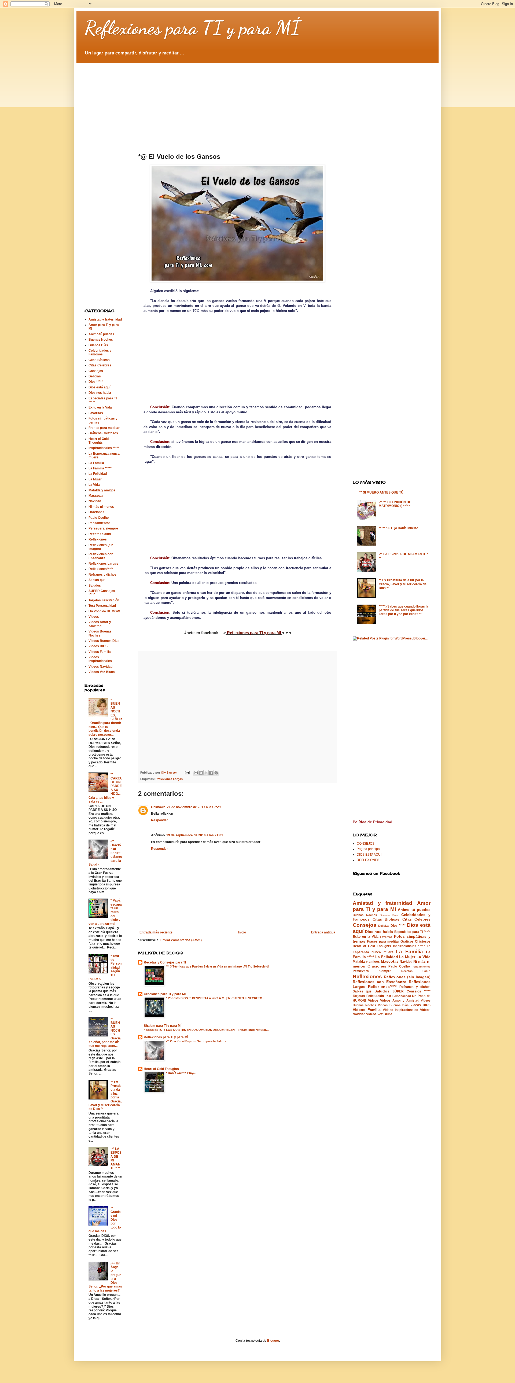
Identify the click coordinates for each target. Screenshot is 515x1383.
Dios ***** (96, 382)
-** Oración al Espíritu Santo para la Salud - (196, 1041)
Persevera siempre (103, 528)
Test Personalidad (102, 606)
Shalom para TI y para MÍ (162, 1026)
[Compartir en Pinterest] (216, 772)
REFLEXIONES (368, 860)
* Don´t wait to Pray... (181, 1073)
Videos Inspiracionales (100, 659)
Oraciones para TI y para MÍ (165, 994)
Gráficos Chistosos (103, 433)
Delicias (95, 376)
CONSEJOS (365, 843)
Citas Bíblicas (99, 360)
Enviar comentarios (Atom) (181, 940)
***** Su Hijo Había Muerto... (400, 528)
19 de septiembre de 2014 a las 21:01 (194, 835)
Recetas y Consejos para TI (165, 962)
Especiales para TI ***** (412, 932)
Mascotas (96, 496)
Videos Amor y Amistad (100, 624)
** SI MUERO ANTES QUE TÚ (381, 492)
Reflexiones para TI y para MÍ (192, 28)
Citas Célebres (100, 365)
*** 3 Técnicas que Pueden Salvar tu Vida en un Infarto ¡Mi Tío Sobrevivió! (217, 966)
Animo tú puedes (101, 334)
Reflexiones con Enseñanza (101, 556)
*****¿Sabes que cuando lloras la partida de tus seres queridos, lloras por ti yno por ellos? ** (403, 610)
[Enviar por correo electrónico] (195, 772)
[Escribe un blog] (201, 772)
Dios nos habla (100, 393)
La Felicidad (98, 474)
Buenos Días (98, 345)
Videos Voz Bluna (102, 672)
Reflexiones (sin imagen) (407, 977)
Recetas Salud (100, 534)
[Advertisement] (214, 96)
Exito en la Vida (100, 407)
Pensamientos (100, 523)
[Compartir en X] (206, 772)
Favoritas (96, 413)
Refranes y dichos (102, 574)
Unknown (158, 807)
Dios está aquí (99, 387)
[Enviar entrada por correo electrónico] (186, 772)
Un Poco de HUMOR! (104, 611)
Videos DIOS (98, 646)
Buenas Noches (101, 339)
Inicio (242, 932)
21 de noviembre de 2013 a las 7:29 (194, 807)
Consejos (96, 371)
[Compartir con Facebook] (211, 772)
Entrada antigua (323, 932)
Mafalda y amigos (102, 490)
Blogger (273, 1340)
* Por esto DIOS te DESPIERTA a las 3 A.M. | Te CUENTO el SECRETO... (215, 998)
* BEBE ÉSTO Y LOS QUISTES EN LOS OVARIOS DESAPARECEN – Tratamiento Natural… (206, 1029)
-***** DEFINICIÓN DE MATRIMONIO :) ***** (395, 504)
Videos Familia (100, 652)
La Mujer (95, 479)
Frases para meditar (104, 428)
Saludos (95, 585)
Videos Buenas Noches (100, 633)
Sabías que (97, 580)
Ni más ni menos (101, 507)
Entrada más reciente (155, 932)
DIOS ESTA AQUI (369, 854)
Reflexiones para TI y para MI (254, 632)
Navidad (95, 501)
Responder (159, 820)
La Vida (94, 485)
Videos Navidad (100, 666)
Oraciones (96, 512)
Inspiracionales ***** (104, 448)
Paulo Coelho (99, 518)
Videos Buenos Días (104, 641)
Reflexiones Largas (169, 779)
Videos (94, 617)
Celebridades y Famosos (100, 352)
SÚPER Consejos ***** (411, 991)
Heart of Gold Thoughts (161, 1069)
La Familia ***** (100, 468)
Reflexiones (98, 539)
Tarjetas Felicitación (104, 600)
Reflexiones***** (101, 569)
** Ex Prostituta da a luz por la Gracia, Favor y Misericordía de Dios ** (402, 584)
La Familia (96, 463)
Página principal (369, 849)
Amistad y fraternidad (105, 319)
